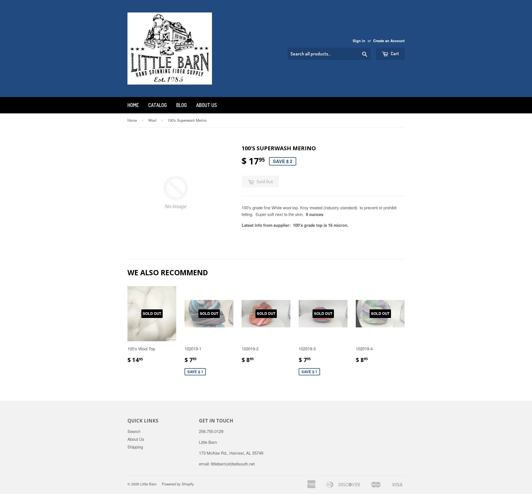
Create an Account (389, 40)
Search (133, 431)
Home (133, 105)
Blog (181, 105)
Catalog (157, 105)
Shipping (135, 447)
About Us (206, 105)
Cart (394, 53)
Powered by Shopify (178, 484)
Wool (152, 120)
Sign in (359, 40)
